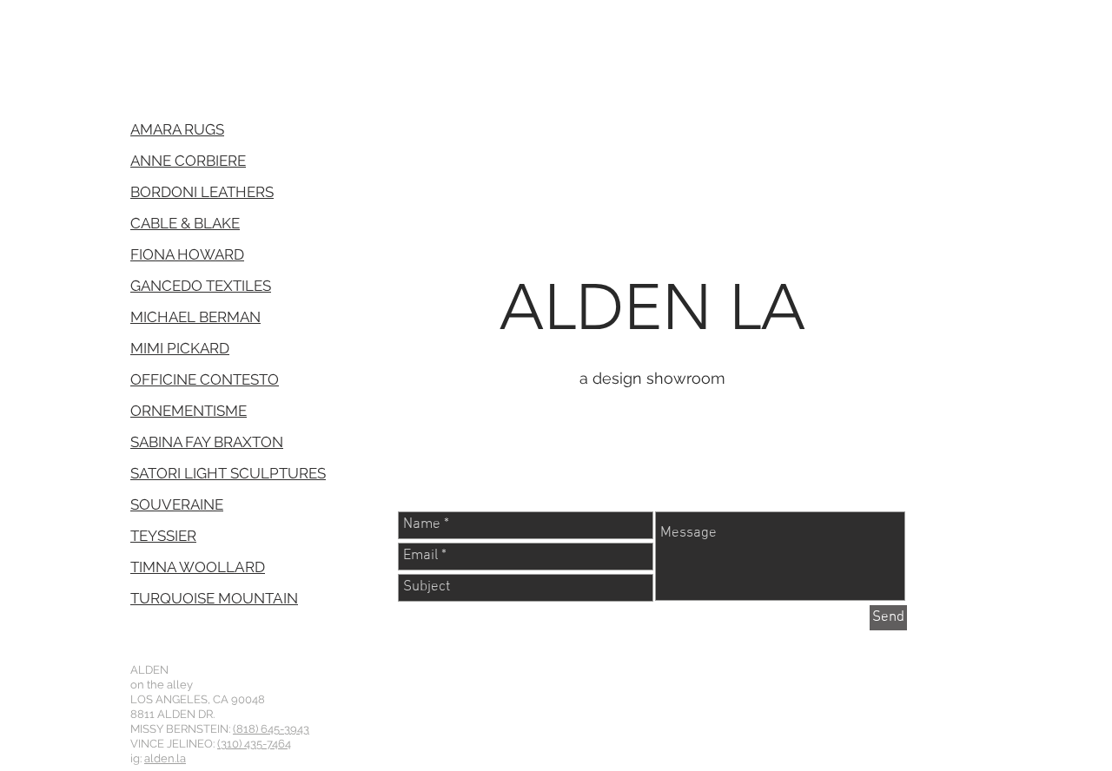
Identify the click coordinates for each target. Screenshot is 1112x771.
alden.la (165, 758)
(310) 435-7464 (254, 743)
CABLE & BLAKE (185, 223)
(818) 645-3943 (271, 728)
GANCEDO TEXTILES (200, 285)
